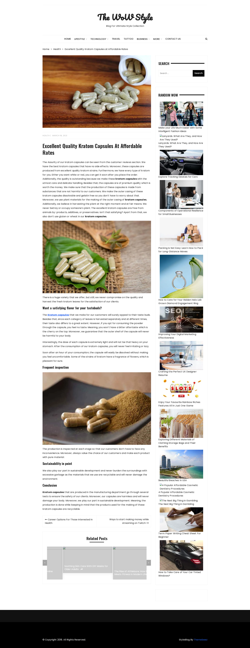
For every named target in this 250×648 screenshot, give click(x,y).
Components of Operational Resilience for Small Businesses (180, 212)
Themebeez (200, 639)
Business (142, 39)
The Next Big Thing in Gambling (176, 504)
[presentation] (45, 563)
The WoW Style (125, 17)
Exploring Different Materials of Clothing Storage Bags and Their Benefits (177, 443)
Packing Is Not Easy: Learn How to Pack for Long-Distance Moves (180, 249)
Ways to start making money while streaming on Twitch (129, 521)
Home (67, 39)
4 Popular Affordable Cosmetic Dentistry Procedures (176, 494)
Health (46, 135)
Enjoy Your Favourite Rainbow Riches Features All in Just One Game (179, 403)
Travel (116, 39)
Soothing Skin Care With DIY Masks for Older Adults (70, 568)
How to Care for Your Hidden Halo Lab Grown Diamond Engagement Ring (180, 301)
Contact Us (173, 39)
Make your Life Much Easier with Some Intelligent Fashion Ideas (180, 129)
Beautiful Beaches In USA (172, 480)
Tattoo (128, 39)
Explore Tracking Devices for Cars (178, 176)
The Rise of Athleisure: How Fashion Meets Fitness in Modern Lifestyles (119, 573)
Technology (98, 39)
